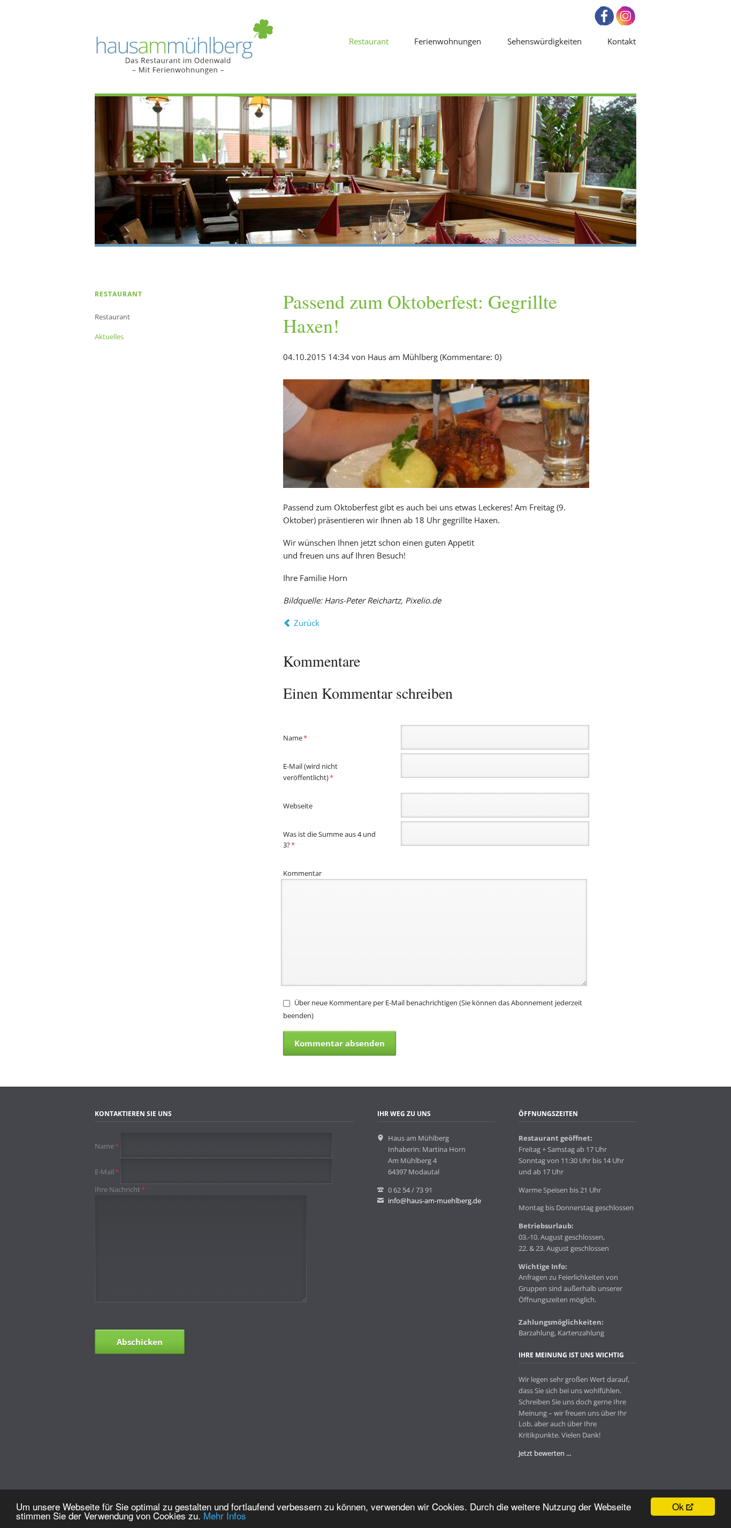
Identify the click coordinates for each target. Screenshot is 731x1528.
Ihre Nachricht (120, 1189)
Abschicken (140, 1341)
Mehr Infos (224, 1515)
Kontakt (621, 41)
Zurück (306, 622)
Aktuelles (109, 336)
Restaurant (369, 41)
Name (299, 737)
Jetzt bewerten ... (545, 1453)
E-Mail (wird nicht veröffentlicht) (310, 771)
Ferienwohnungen (447, 41)
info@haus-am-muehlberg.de (434, 1200)
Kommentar (302, 873)
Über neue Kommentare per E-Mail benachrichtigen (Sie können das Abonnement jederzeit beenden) (432, 1009)
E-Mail (107, 1171)
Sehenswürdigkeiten (544, 41)
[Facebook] (604, 23)
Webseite (298, 806)
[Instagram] (625, 23)
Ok (678, 1506)
